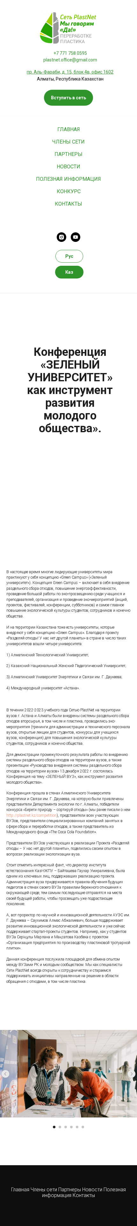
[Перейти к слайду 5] (77, 1127)
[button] (68, 98)
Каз (69, 272)
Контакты (84, 1195)
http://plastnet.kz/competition (31, 815)
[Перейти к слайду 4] (71, 1127)
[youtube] (75, 237)
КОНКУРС (69, 191)
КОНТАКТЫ (68, 204)
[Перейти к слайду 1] (54, 1127)
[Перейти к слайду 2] (60, 1127)
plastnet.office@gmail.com (70, 59)
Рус (69, 256)
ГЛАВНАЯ (68, 129)
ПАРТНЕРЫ (68, 154)
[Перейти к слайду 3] (65, 1127)
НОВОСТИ (68, 167)
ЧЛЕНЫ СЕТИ (68, 142)
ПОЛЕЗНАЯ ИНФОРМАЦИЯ (68, 179)
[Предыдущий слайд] (5, 1074)
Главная (20, 1190)
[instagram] (61, 237)
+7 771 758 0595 (70, 53)
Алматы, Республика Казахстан (70, 78)
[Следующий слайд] (131, 1074)
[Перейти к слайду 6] (83, 1127)
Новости (93, 1190)
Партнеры (70, 1190)
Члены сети (44, 1190)
